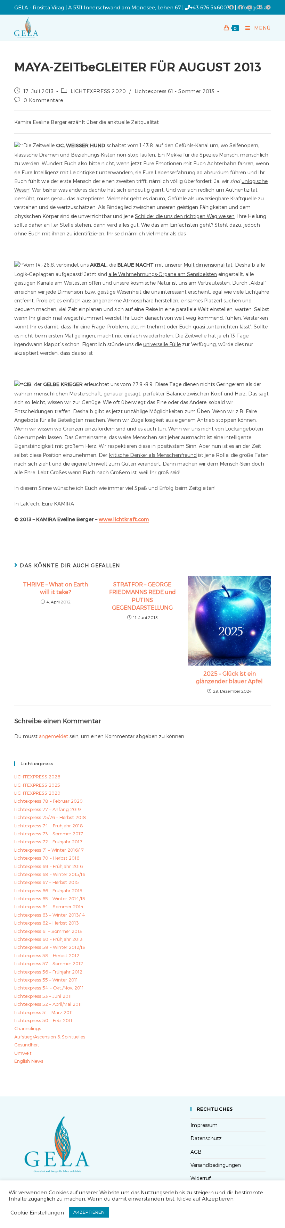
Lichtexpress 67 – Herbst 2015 (46, 882)
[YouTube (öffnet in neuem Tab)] (250, 7)
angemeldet (53, 736)
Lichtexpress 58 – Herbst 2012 (46, 955)
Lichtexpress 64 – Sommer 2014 (49, 906)
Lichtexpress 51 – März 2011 (43, 1012)
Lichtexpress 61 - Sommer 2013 (174, 91)
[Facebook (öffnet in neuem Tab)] (231, 7)
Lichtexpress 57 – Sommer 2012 (48, 963)
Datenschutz (206, 1138)
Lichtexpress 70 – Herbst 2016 (46, 858)
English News (28, 1061)
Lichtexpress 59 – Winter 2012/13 (49, 947)
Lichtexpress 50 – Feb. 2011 (43, 1020)
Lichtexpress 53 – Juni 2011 (43, 996)
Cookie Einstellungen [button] (37, 1212)
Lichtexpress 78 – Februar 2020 (48, 801)
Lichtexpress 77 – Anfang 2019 (47, 809)
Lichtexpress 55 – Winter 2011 (46, 980)
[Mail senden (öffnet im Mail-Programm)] (259, 7)
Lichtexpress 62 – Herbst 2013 (46, 923)
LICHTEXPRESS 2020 (98, 91)
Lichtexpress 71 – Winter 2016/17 (49, 850)
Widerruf (200, 1178)
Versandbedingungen (215, 1165)
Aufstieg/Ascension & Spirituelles (49, 1036)
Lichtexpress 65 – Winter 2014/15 (49, 898)
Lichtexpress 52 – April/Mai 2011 (48, 1004)
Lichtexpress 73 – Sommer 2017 (48, 833)
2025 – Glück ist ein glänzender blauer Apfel (229, 677)
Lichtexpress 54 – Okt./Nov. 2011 (49, 988)
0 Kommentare (43, 100)
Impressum (204, 1125)
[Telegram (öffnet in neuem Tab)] (267, 7)
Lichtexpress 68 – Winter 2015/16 (49, 874)
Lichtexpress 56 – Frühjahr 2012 (48, 972)
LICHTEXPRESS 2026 (37, 776)
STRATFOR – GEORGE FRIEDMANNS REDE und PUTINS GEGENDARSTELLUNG (142, 596)
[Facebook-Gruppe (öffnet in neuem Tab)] (240, 7)
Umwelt (23, 1053)
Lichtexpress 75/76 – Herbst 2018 (50, 817)
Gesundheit (26, 1044)
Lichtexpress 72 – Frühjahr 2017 (48, 841)
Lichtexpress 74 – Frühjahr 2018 (48, 825)
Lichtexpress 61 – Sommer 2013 (48, 931)
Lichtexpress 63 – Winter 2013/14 (49, 915)
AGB (196, 1152)
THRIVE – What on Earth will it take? (55, 588)
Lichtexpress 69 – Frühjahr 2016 (48, 866)
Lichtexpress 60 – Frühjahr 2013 (48, 939)
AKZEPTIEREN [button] (89, 1212)
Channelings (27, 1028)
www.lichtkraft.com (124, 519)
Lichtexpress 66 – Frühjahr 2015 (48, 890)
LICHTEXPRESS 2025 (37, 785)
